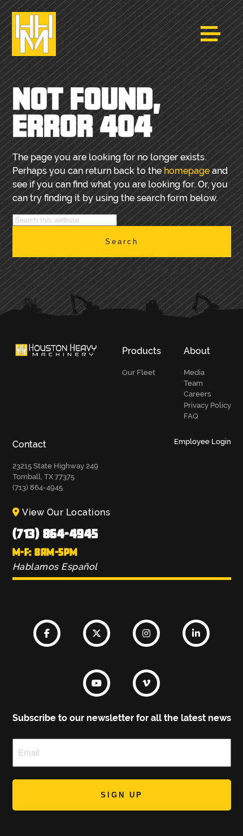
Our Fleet (138, 372)
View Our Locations (66, 512)
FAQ (191, 416)
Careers (197, 394)
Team (193, 383)
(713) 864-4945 (55, 533)
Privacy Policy (207, 405)
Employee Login (202, 441)
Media (194, 372)
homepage (187, 170)
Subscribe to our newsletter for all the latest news (121, 718)
